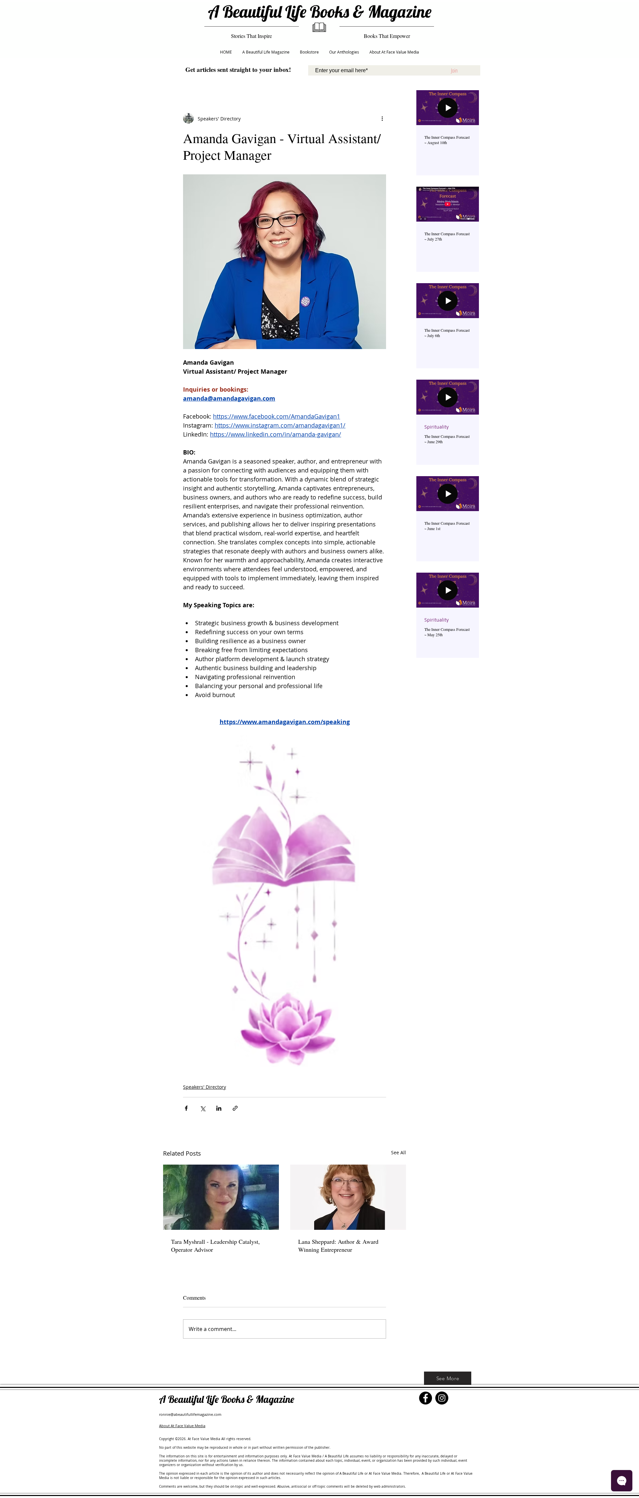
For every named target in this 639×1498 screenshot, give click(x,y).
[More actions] (382, 118)
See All (398, 1152)
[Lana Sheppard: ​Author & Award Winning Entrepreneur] (348, 1197)
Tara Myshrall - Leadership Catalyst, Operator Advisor (215, 1245)
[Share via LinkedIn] (219, 1108)
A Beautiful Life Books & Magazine (319, 11)
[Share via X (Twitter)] (202, 1108)
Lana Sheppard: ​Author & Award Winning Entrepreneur (338, 1245)
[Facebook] (425, 1398)
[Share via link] (235, 1108)
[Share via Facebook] (186, 1108)
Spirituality (436, 427)
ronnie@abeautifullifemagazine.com (190, 1414)
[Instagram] (441, 1398)
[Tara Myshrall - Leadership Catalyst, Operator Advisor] (221, 1197)
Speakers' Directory (204, 1087)
